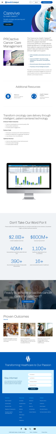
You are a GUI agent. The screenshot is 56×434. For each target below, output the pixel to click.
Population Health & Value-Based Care (9, 413)
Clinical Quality (8, 403)
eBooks (20, 412)
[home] (13, 2)
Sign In (36, 2)
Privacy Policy (44, 432)
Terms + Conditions (33, 432)
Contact (41, 397)
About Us (31, 406)
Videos (20, 417)
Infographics (21, 420)
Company (31, 397)
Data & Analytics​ (8, 400)
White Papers (21, 414)
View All (5, 319)
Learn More (8, 24)
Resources (21, 397)
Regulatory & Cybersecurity (10, 409)
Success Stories (22, 403)
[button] (2, 2)
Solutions (7, 397)
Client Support (42, 406)
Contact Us (42, 403)
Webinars (21, 409)
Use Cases (21, 400)
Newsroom (31, 400)
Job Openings (31, 409)
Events (30, 403)
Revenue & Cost (8, 406)
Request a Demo (46, 2)
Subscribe (33, 388)
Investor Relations (32, 412)
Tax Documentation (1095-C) (45, 412)
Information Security (43, 409)
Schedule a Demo (28, 301)
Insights (20, 406)
